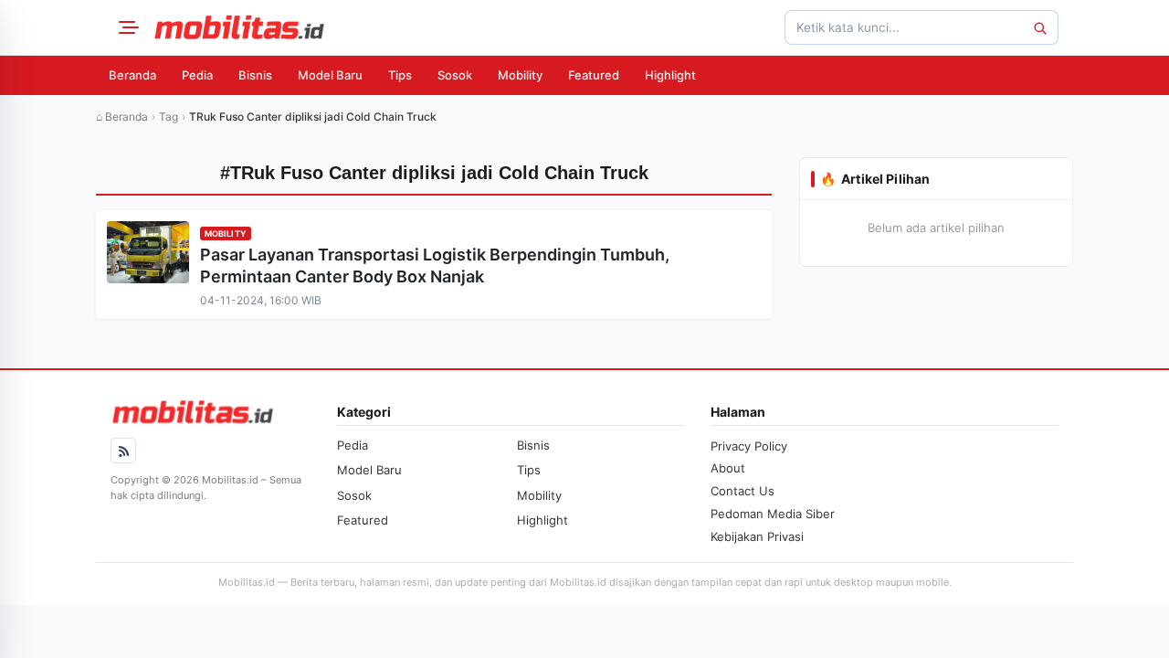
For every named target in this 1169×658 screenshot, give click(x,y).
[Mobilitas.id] (239, 27)
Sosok (454, 75)
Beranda (132, 75)
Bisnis (255, 75)
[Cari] (1039, 27)
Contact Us (742, 490)
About (728, 468)
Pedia (197, 75)
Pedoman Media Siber (773, 513)
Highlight (670, 75)
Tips (400, 75)
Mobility (520, 75)
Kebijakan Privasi (757, 536)
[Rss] (123, 450)
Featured (593, 75)
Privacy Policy (749, 446)
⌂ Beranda (122, 116)
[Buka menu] (126, 27)
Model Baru (330, 75)
